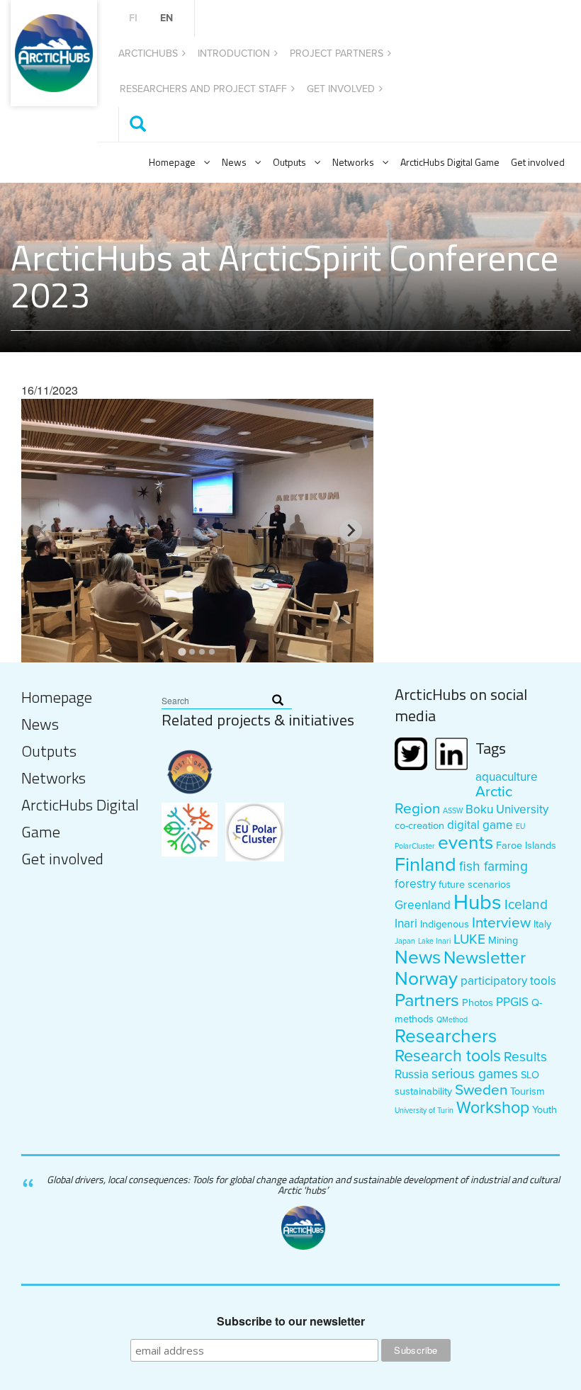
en (166, 18)
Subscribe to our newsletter (291, 1321)
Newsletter (485, 958)
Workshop (492, 1108)
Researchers (446, 1036)
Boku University (507, 809)
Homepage (172, 161)
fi (133, 18)
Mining (503, 940)
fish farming (493, 866)
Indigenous (444, 924)
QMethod (452, 1019)
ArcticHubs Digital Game (450, 161)
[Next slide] (350, 530)
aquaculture (506, 776)
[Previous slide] (44, 530)
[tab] (182, 651)
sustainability (423, 1091)
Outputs (289, 161)
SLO (530, 1075)
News (234, 161)
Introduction (234, 53)
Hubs (477, 902)
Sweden (481, 1090)
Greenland (423, 905)
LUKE (469, 939)
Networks (353, 161)
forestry (415, 883)
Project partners (336, 53)
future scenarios (475, 884)
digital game (480, 825)
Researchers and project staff (203, 89)
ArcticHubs (148, 53)
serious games (474, 1074)
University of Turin (424, 1110)
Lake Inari (434, 941)
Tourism (527, 1091)
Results (525, 1057)
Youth (544, 1110)
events (465, 843)
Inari (406, 923)
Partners (427, 1000)
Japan (405, 941)
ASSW (453, 810)
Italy (542, 924)
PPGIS (512, 1002)
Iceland (526, 904)
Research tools (448, 1056)
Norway (426, 979)
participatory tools (508, 980)
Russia (412, 1074)
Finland (425, 864)
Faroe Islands (526, 846)
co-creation (419, 826)
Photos (477, 1003)
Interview (501, 923)
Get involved (341, 89)
